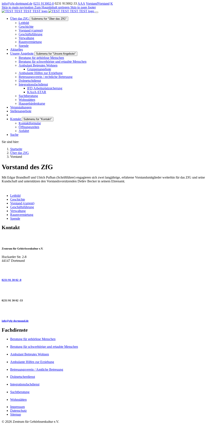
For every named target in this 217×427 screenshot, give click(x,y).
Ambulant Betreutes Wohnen (29, 354)
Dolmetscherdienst (22, 376)
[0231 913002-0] (108, 270)
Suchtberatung (19, 392)
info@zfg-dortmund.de (17, 3)
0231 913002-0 (43, 3)
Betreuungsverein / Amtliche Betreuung (36, 369)
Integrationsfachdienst (24, 384)
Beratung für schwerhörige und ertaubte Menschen (44, 346)
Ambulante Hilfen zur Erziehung (32, 362)
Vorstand (92, 3)
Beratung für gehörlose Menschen (33, 339)
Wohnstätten (18, 399)
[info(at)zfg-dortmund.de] (108, 311)
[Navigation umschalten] (96, 12)
